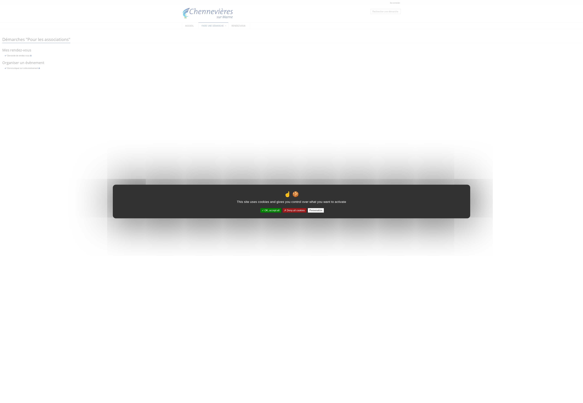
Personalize (315, 210)
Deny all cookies (295, 210)
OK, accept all (272, 210)
